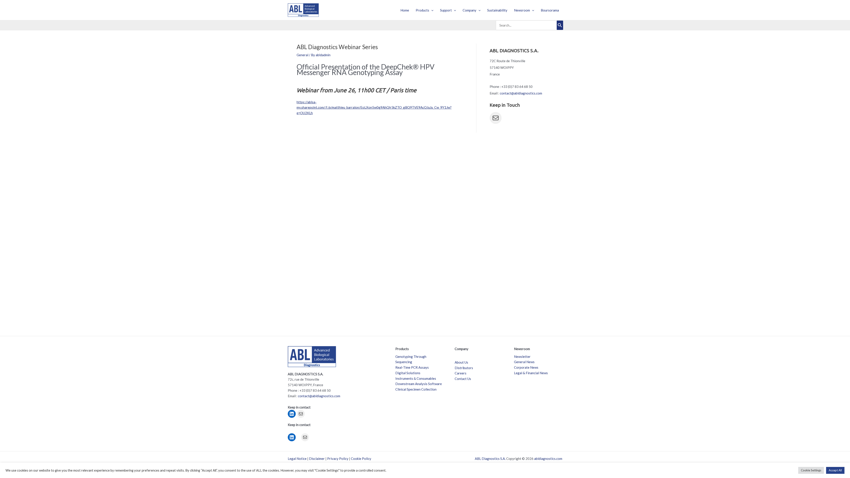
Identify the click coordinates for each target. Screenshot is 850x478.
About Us (461, 362)
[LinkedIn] (292, 414)
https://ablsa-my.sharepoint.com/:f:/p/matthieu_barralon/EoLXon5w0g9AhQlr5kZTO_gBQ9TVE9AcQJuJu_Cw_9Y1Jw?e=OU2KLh (374, 107)
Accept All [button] (835, 470)
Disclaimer (317, 459)
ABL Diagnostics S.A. (490, 459)
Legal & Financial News (531, 373)
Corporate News (526, 367)
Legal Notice (297, 459)
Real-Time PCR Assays (412, 367)
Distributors (464, 368)
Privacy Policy (337, 459)
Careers (460, 373)
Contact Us (463, 379)
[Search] (560, 25)
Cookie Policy (361, 459)
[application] (431, 10)
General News (524, 362)
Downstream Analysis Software (418, 384)
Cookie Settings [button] (811, 470)
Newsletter (522, 356)
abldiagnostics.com (548, 459)
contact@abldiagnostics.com (521, 93)
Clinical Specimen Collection (416, 389)
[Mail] (496, 118)
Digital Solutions (407, 373)
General (302, 55)
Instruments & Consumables (415, 378)
